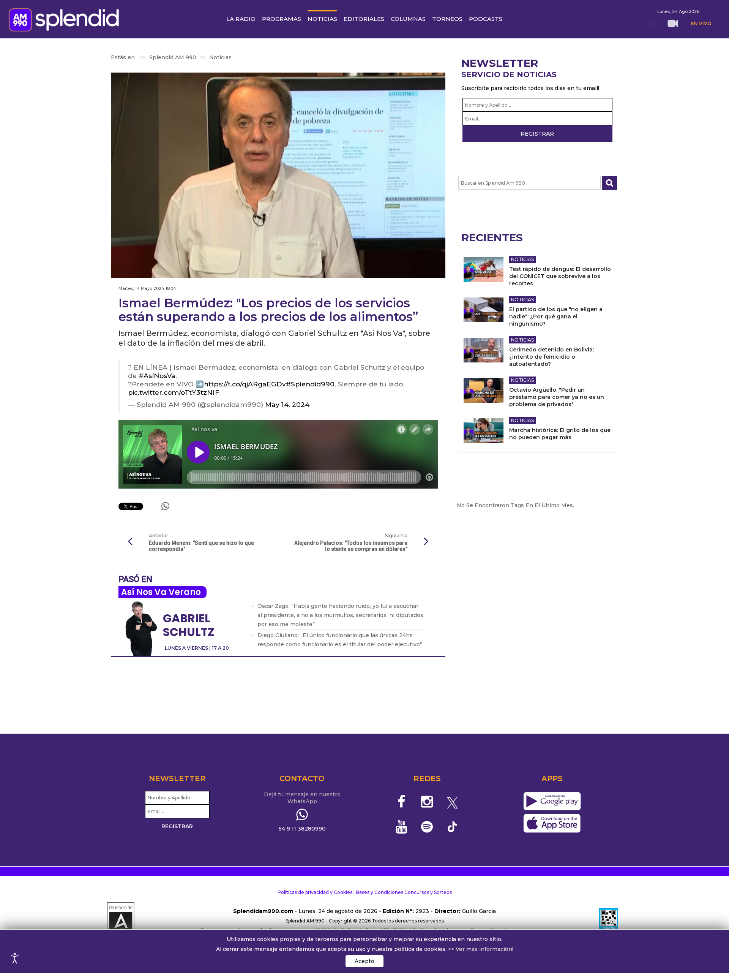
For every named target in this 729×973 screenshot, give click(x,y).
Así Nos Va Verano (161, 592)
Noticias (522, 259)
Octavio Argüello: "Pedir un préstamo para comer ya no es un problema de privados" (556, 397)
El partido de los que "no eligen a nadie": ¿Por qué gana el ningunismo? (556, 316)
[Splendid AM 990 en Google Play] (552, 801)
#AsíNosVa (157, 376)
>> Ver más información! (480, 949)
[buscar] (609, 183)
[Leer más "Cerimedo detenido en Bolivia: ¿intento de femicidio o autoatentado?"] (483, 350)
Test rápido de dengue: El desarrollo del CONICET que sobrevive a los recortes (560, 276)
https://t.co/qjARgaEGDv (245, 384)
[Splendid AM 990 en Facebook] (402, 801)
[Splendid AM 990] (66, 19)
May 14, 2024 (287, 404)
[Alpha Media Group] (120, 921)
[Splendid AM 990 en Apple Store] (552, 823)
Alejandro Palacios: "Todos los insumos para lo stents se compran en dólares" (350, 546)
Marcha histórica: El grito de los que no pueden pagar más (560, 434)
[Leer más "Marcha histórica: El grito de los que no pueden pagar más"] (483, 430)
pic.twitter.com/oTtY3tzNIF (173, 392)
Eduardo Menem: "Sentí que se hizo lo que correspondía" (201, 546)
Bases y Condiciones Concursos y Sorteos (404, 892)
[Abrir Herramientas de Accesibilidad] (15, 958)
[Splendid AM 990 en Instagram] (427, 801)
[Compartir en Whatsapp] (165, 506)
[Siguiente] (426, 541)
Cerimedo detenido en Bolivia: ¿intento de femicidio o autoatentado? (551, 356)
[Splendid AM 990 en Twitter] (452, 801)
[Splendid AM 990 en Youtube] (402, 827)
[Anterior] (129, 541)
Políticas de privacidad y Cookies (315, 892)
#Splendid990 (310, 384)
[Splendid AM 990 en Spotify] (427, 827)
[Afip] (608, 921)
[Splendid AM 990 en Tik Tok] (452, 826)
